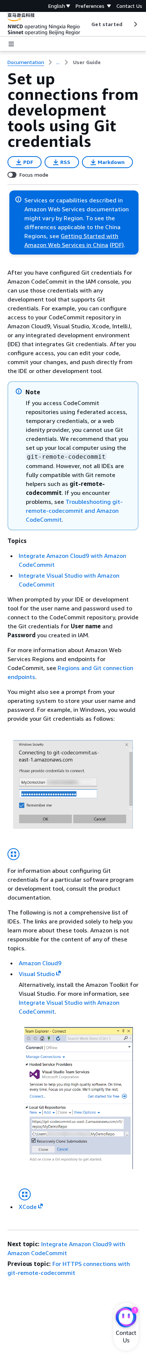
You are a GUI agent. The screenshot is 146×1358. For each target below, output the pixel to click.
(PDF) (117, 245)
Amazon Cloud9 (40, 963)
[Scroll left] (86, 24)
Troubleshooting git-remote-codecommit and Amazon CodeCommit (74, 510)
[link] (87, 62)
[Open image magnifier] (13, 854)
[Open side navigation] (11, 44)
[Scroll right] (135, 24)
